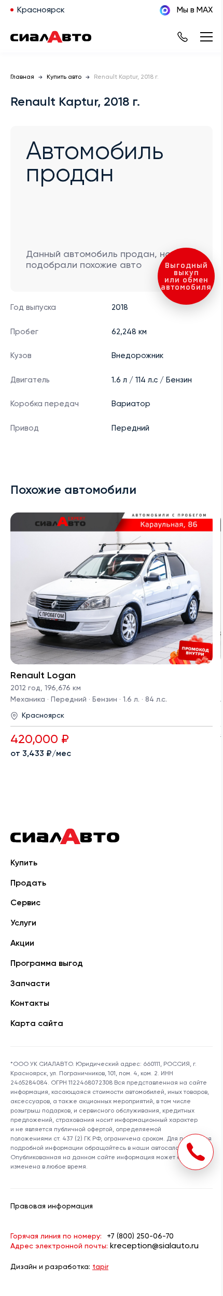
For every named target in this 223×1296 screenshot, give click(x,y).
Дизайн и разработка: (59, 1267)
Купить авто (64, 77)
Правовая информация (51, 1206)
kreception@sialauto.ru (154, 1246)
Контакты (29, 1004)
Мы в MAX (195, 10)
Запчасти (30, 984)
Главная (22, 77)
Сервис (25, 903)
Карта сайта (36, 1024)
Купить (23, 863)
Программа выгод (46, 964)
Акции (22, 943)
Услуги (23, 923)
